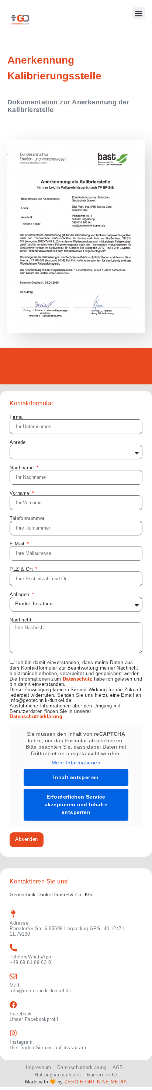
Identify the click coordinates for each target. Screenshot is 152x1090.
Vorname (20, 493)
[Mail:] (13, 976)
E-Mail (18, 543)
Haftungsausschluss (58, 1075)
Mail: (15, 985)
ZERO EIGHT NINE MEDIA (96, 1081)
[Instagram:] (13, 1033)
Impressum (38, 1067)
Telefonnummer (27, 518)
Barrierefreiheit (103, 1075)
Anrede (17, 442)
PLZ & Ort (22, 569)
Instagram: (22, 1042)
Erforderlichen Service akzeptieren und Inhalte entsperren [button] (76, 804)
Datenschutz (77, 679)
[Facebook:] (13, 1004)
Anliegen (20, 594)
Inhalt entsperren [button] (76, 777)
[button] (138, 13)
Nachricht (20, 619)
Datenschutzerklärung (36, 717)
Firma (16, 417)
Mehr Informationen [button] (76, 762)
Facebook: (21, 1014)
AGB (118, 1067)
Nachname (22, 467)
